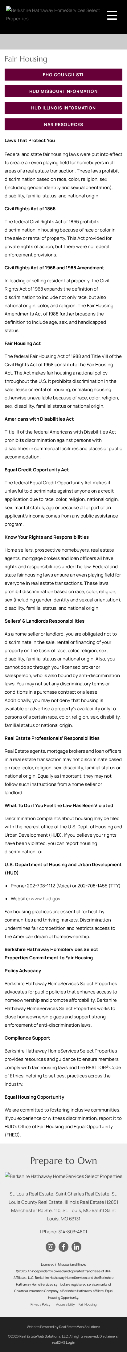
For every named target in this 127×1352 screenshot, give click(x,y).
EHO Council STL (63, 74)
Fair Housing (87, 1304)
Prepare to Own (63, 1160)
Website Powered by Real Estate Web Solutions (63, 1326)
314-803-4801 (72, 1231)
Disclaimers (109, 1336)
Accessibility (65, 1304)
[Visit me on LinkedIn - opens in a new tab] (76, 1247)
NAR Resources (63, 124)
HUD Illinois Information (63, 108)
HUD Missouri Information (63, 91)
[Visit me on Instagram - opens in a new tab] (50, 1247)
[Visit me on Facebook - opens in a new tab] (63, 1247)
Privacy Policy (41, 1304)
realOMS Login (63, 1342)
